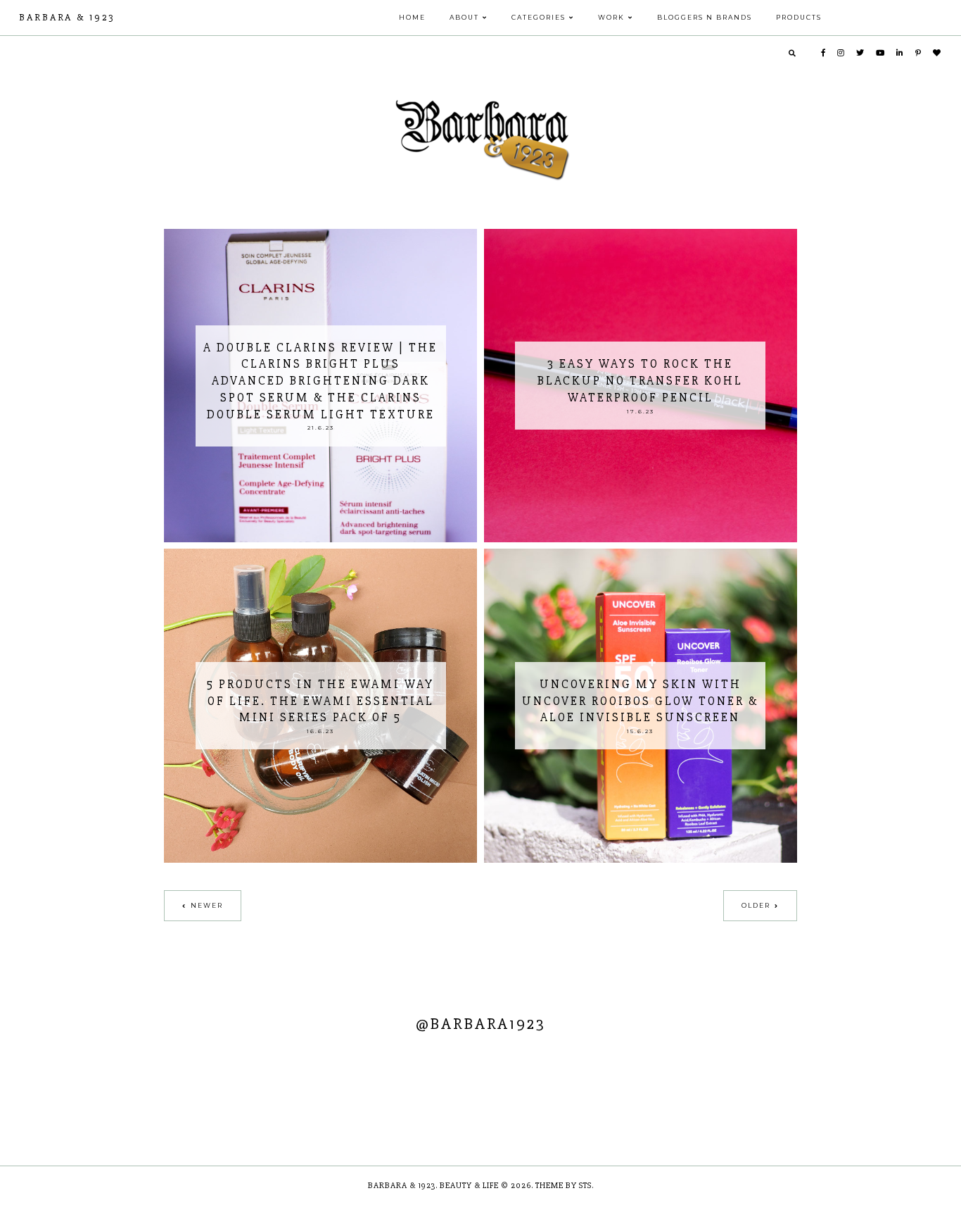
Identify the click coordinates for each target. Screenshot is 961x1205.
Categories (538, 17)
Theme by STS (563, 1185)
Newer (207, 905)
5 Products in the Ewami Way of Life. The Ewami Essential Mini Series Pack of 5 (320, 701)
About (464, 17)
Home (412, 17)
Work (611, 17)
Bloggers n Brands (704, 17)
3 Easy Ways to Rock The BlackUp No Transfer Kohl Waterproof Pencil (640, 380)
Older (756, 905)
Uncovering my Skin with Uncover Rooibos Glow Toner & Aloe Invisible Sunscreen (640, 701)
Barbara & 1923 (67, 17)
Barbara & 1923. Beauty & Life (434, 1185)
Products (799, 17)
